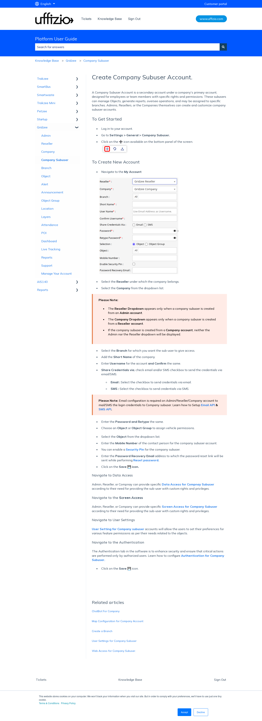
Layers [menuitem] (46, 217)
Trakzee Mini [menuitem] (46, 103)
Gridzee (71, 60)
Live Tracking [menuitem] (50, 249)
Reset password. (146, 460)
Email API (208, 405)
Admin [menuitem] (46, 135)
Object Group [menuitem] (50, 200)
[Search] (223, 47)
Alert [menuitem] (44, 184)
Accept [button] (184, 712)
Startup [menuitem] (42, 119)
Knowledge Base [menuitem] (130, 680)
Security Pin (135, 449)
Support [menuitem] (46, 265)
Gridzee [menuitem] (42, 127)
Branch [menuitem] (46, 168)
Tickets (86, 19)
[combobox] (127, 47)
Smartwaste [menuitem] (45, 95)
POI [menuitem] (43, 233)
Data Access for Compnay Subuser (188, 484)
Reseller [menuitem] (47, 143)
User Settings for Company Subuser (114, 641)
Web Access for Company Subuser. (114, 651)
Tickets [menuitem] (41, 680)
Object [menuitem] (45, 176)
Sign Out (134, 19)
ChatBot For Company (105, 611)
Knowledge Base (110, 19)
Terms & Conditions (49, 703)
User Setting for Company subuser (118, 529)
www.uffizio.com (211, 19)
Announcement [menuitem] (52, 192)
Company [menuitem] (48, 152)
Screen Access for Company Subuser (189, 506)
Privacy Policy (68, 703)
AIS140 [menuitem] (42, 282)
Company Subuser (96, 60)
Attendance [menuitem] (49, 225)
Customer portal (215, 4)
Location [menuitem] (47, 208)
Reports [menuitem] (46, 257)
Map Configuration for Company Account (117, 621)
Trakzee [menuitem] (42, 78)
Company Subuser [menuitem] (54, 160)
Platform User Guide (56, 39)
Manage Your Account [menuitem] (56, 273)
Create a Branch (102, 631)
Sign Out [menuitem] (220, 680)
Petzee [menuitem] (42, 111)
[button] (77, 79)
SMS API (105, 409)
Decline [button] (201, 712)
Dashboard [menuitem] (49, 241)
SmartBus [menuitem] (44, 87)
